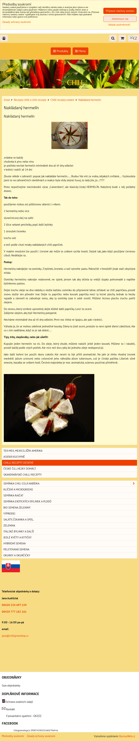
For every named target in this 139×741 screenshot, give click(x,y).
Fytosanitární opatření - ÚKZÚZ (23, 716)
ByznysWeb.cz (127, 736)
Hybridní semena (14, 543)
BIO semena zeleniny (16, 507)
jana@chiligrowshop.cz (15, 635)
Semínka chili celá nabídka (21, 483)
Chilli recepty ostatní (18, 462)
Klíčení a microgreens (18, 489)
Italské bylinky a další (18, 531)
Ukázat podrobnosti (119, 24)
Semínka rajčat (13, 495)
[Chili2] (69, 87)
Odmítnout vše (120, 18)
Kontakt (10, 709)
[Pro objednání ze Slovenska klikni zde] (11, 571)
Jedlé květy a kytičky (17, 537)
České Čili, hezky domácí (19, 468)
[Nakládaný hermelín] (69, 136)
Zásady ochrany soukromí (41, 736)
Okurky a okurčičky (16, 555)
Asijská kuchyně (14, 456)
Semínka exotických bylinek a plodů (27, 501)
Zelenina (9, 525)
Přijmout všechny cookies (120, 10)
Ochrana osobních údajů (19, 702)
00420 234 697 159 (14, 605)
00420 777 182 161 (14, 611)
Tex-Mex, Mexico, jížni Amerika (23, 450)
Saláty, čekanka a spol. (18, 519)
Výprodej (9, 513)
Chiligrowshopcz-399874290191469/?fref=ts (36, 730)
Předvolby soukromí (13, 736)
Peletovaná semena (16, 549)
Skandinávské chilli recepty (22, 474)
